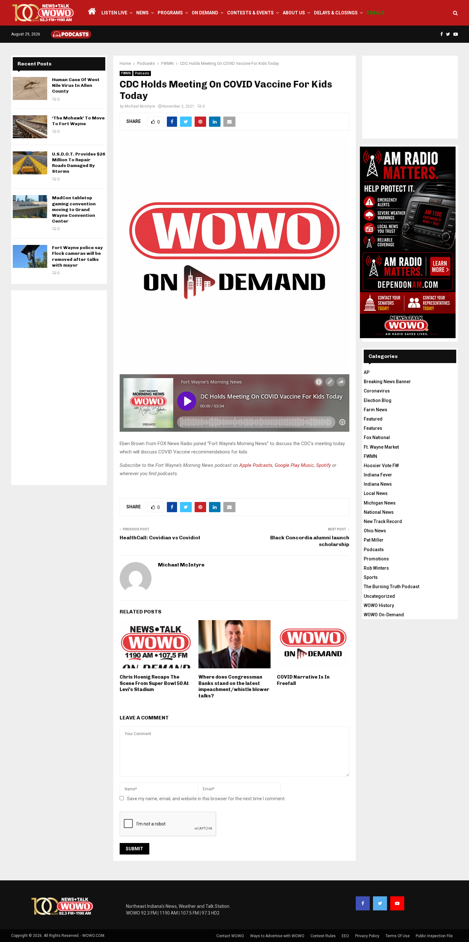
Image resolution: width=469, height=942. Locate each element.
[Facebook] (363, 903)
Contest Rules (323, 936)
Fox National (377, 437)
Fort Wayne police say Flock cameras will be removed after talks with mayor (77, 256)
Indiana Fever (378, 474)
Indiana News (378, 484)
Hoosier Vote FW (381, 465)
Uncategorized (379, 596)
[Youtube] (397, 903)
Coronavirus (377, 390)
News (142, 12)
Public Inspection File (434, 936)
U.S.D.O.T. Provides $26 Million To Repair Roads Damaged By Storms (78, 162)
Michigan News (380, 502)
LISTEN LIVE (114, 12)
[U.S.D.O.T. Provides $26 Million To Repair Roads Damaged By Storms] (30, 162)
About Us (294, 12)
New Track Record (383, 521)
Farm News (375, 409)
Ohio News (375, 530)
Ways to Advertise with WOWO (277, 936)
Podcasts (142, 73)
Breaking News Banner (387, 381)
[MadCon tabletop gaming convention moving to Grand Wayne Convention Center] (30, 206)
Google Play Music (294, 465)
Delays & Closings (336, 12)
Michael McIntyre (140, 106)
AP (366, 372)
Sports (371, 577)
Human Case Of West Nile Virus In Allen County (76, 85)
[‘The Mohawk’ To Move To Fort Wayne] (30, 126)
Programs (170, 12)
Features (373, 428)
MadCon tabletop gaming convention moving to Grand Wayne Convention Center (74, 209)
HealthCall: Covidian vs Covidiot (160, 538)
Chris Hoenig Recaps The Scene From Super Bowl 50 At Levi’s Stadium (154, 683)
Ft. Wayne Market (381, 447)
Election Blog (377, 400)
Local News (376, 493)
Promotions (376, 558)
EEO (345, 936)
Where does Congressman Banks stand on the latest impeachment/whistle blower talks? (233, 686)
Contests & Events (250, 12)
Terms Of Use (397, 936)
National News (379, 512)
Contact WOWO (230, 936)
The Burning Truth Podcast (391, 586)
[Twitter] (380, 903)
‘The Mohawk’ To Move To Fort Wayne (78, 120)
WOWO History (379, 605)
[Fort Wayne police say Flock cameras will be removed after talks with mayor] (30, 256)
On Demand (205, 12)
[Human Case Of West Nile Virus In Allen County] (30, 88)
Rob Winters (376, 568)
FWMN (126, 73)
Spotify (323, 465)
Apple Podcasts (255, 465)
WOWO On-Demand (384, 614)
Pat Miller (373, 540)
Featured (373, 419)
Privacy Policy (367, 936)
